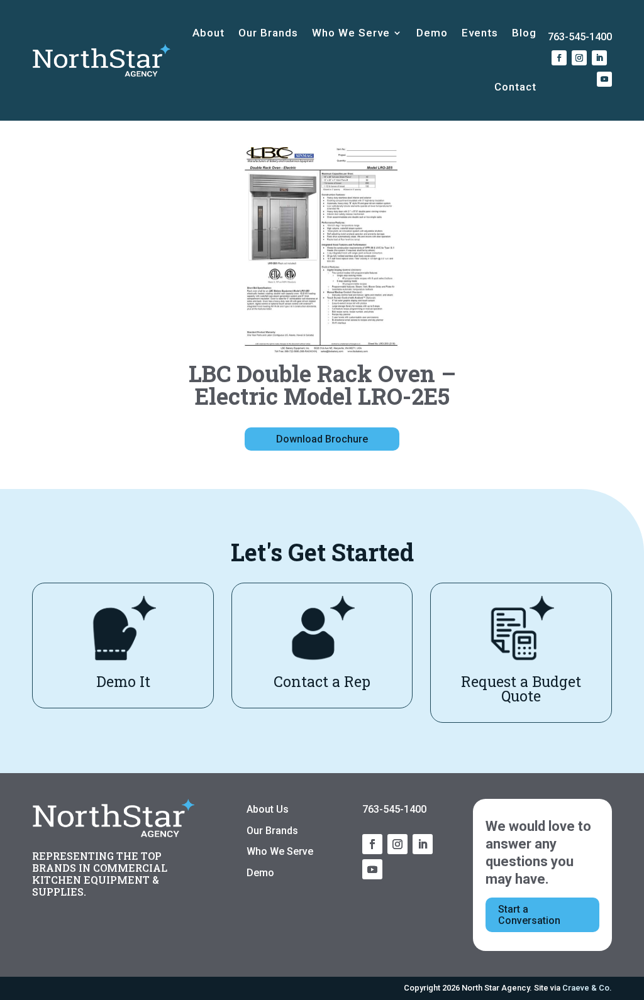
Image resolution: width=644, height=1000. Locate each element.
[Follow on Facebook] (559, 57)
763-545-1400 (580, 37)
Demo (432, 32)
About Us (268, 809)
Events (480, 32)
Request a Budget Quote (521, 688)
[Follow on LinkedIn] (599, 57)
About (208, 32)
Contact (515, 86)
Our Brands (268, 32)
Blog (524, 32)
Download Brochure (322, 439)
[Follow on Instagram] (579, 57)
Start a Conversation (529, 914)
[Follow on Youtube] (604, 79)
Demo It (123, 681)
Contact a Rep (322, 681)
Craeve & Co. (587, 987)
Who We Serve (351, 32)
